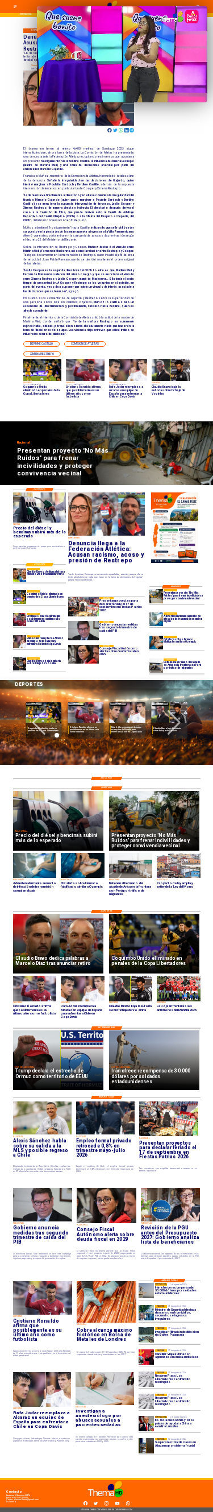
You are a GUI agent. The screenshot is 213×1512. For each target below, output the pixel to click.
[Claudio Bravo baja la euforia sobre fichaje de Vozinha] (19, 663)
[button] (41, 344)
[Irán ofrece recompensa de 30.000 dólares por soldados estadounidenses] (146, 1290)
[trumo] (146, 1423)
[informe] (146, 1312)
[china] (146, 1357)
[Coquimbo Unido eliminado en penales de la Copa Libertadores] (19, 596)
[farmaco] (156, 642)
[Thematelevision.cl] (15, 8)
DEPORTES (34, 704)
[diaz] (19, 574)
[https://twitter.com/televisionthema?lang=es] (95, 1505)
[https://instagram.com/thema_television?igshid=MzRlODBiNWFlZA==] (106, 1505)
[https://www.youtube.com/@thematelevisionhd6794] (117, 1505)
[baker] (146, 1335)
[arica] (156, 665)
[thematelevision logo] (106, 1500)
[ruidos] (156, 596)
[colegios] (146, 1445)
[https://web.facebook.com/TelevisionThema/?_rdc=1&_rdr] (85, 1505)
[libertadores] (146, 1379)
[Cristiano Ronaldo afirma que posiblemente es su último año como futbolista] (19, 619)
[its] (156, 619)
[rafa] (19, 641)
